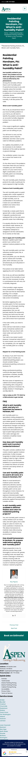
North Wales (4, 731)
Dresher (2, 710)
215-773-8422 (10, 2)
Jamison (3, 721)
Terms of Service (6, 693)
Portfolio (4, 679)
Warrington (3, 737)
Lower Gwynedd (5, 725)
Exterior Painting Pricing (8, 685)
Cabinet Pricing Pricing (8, 687)
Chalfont (3, 704)
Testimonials (5, 681)
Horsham (3, 719)
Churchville (3, 706)
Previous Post (14, 625)
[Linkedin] (13, 615)
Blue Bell (2, 702)
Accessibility (5, 689)
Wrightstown (4, 740)
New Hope (3, 729)
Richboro (3, 735)
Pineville (2, 733)
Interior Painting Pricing (8, 683)
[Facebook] (15, 615)
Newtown (3, 727)
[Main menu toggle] (25, 8)
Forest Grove (4, 712)
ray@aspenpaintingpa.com (13, 671)
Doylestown (3, 708)
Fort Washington (5, 714)
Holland (2, 716)
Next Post (14, 628)
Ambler (2, 700)
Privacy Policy (5, 691)
